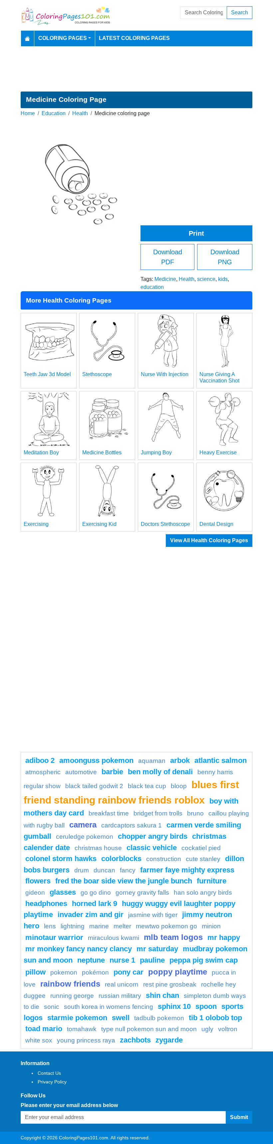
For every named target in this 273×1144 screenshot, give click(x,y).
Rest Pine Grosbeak (169, 984)
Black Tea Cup (147, 786)
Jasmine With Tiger (152, 914)
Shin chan (162, 995)
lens (50, 926)
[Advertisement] (136, 69)
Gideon (35, 892)
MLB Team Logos (173, 937)
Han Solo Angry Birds (203, 892)
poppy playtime (177, 971)
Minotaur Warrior (54, 937)
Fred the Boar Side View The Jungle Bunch (123, 881)
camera (83, 824)
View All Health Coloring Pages (209, 540)
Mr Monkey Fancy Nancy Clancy (78, 949)
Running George (72, 995)
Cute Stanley (203, 858)
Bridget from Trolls (158, 813)
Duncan (104, 870)
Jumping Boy (156, 452)
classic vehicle (152, 847)
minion (211, 926)
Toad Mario (43, 1029)
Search (239, 12)
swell (121, 1018)
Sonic (51, 1006)
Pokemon (63, 972)
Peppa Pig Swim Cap (203, 960)
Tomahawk (82, 1029)
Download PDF (167, 257)
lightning (73, 926)
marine (99, 926)
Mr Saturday (157, 949)
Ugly (207, 1029)
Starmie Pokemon (77, 1018)
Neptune (91, 960)
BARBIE (112, 772)
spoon (206, 1006)
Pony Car (128, 972)
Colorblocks (121, 858)
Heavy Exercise (218, 452)
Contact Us (49, 1073)
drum (81, 870)
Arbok (180, 760)
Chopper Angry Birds (152, 836)
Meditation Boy (41, 452)
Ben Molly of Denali (160, 772)
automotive (81, 772)
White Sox (38, 1040)
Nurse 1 (122, 960)
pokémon (95, 972)
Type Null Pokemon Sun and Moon (149, 1029)
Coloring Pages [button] (62, 38)
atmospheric (43, 772)
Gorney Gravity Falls (142, 892)
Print (196, 233)
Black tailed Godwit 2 (94, 786)
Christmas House (98, 847)
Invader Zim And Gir (91, 914)
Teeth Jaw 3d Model (47, 374)
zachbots (135, 1040)
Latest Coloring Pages (134, 38)
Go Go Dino (96, 892)
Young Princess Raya (86, 1040)
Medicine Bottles (102, 452)
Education (54, 113)
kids (223, 279)
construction (163, 858)
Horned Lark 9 (94, 903)
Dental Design (216, 524)
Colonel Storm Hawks (61, 858)
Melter (122, 926)
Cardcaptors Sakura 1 (131, 825)
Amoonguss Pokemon (96, 760)
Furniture (211, 881)
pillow (35, 972)
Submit (239, 1117)
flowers (38, 881)
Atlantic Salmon (220, 760)
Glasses (63, 892)
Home (28, 113)
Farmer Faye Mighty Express (187, 870)
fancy (128, 870)
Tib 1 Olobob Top (215, 1018)
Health (80, 113)
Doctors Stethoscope (165, 524)
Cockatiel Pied (201, 847)
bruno (195, 813)
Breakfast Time (109, 813)
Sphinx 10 (174, 1006)
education (152, 287)
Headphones (46, 903)
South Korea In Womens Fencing (108, 1006)
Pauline (152, 960)
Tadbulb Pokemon (159, 1018)
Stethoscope (97, 374)
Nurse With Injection (164, 374)
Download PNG (224, 257)
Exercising (36, 524)
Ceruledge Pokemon (84, 836)
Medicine (165, 279)
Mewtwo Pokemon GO (166, 926)
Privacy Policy (52, 1081)
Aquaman (151, 760)
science (206, 279)
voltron (227, 1029)
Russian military (120, 995)
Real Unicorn (121, 984)
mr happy (223, 937)
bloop (179, 786)
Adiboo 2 (40, 760)
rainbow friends (70, 983)
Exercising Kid (99, 524)
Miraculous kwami (113, 937)
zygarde (169, 1040)
